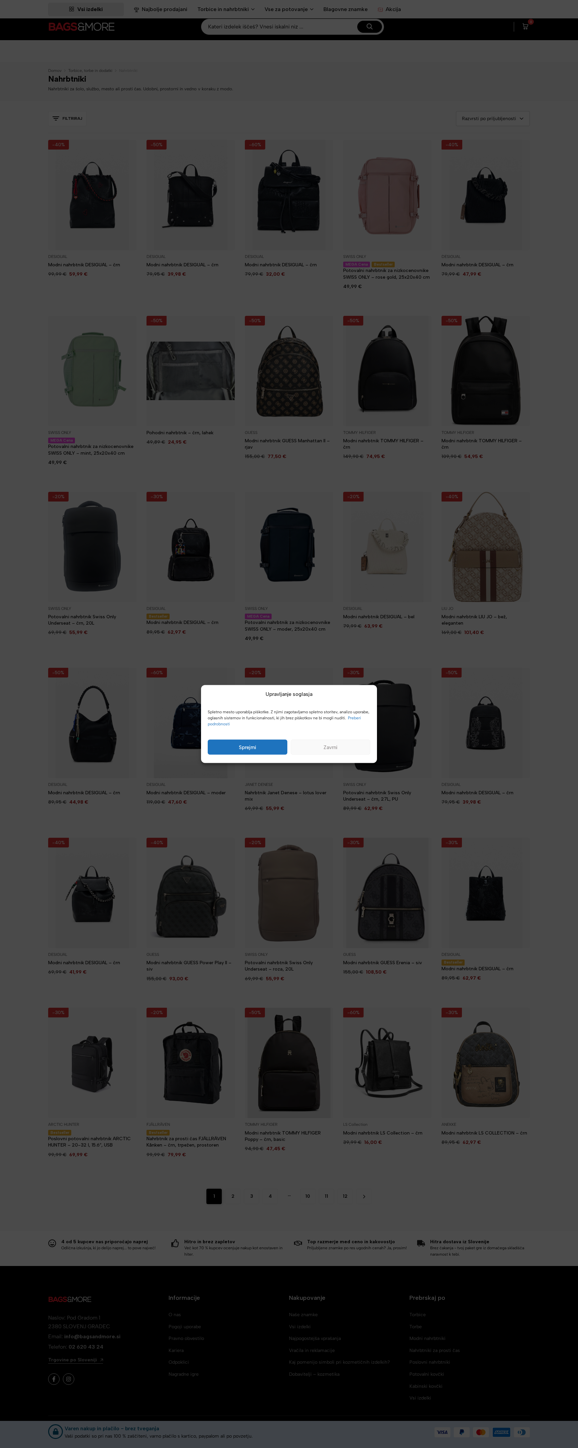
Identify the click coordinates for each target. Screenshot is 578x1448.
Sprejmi (247, 747)
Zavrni (330, 747)
